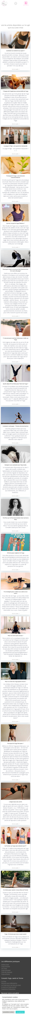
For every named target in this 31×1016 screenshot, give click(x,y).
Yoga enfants (5, 974)
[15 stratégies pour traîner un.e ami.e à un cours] (15, 581)
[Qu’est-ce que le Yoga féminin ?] (15, 212)
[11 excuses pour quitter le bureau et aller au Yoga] (15, 327)
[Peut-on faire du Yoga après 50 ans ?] (15, 671)
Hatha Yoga (5, 964)
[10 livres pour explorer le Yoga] (15, 542)
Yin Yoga (4, 968)
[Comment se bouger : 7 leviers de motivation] (15, 415)
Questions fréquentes (8, 989)
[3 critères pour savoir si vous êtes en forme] (15, 879)
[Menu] (15, 3)
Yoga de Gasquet (6, 972)
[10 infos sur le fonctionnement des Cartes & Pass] (15, 507)
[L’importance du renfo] (15, 791)
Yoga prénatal (5, 970)
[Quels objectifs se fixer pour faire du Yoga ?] (15, 373)
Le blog (3, 981)
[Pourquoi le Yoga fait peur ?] (15, 732)
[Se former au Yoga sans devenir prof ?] (15, 835)
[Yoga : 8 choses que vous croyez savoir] (15, 923)
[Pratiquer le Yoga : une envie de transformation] (15, 165)
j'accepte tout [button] (20, 1012)
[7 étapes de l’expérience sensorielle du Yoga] (15, 80)
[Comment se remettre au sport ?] (15, 40)
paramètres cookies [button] (8, 1012)
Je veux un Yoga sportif (8, 987)
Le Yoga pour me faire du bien (11, 985)
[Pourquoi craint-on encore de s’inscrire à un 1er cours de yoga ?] (15, 258)
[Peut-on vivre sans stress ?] (15, 625)
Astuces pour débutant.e (9, 983)
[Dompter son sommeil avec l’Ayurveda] (15, 454)
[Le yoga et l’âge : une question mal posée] (15, 135)
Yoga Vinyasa (5, 966)
